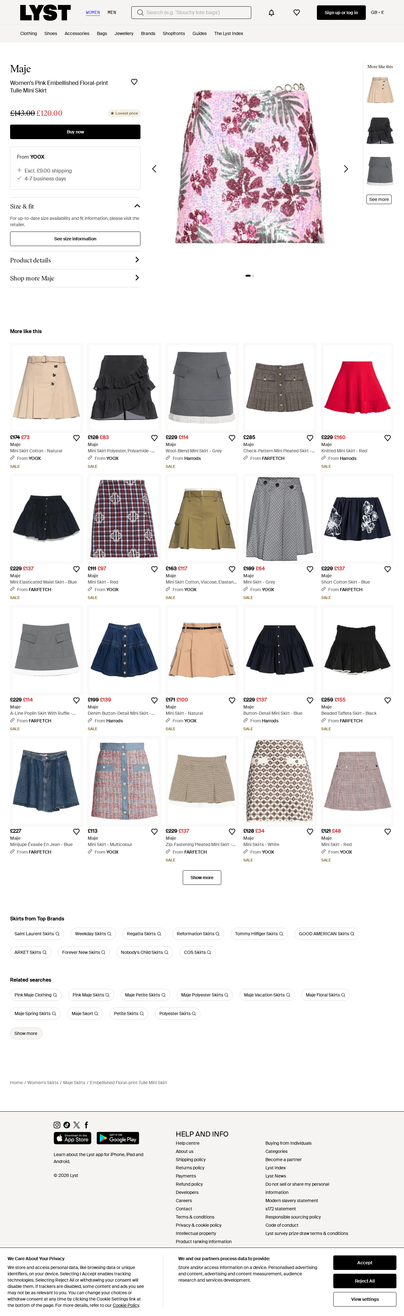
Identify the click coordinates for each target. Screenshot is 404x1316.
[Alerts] (271, 12)
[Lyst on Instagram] (57, 1127)
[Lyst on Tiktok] (66, 1127)
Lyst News (275, 1176)
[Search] (140, 12)
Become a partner (283, 1159)
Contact (184, 1209)
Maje (20, 69)
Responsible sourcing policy (293, 1217)
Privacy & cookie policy (199, 1225)
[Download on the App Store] (73, 1139)
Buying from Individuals (288, 1143)
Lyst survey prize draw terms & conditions (306, 1233)
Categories (276, 1151)
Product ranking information (204, 1241)
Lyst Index (275, 1168)
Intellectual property (196, 1233)
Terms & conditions (195, 1217)
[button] (250, 164)
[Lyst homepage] (45, 12)
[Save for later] (134, 82)
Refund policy (189, 1184)
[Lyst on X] (76, 1127)
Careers (184, 1200)
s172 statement (280, 1209)
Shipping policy (191, 1159)
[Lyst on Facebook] (86, 1127)
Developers (187, 1192)
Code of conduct (282, 1225)
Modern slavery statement (291, 1200)
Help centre (187, 1143)
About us (184, 1151)
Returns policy (190, 1168)
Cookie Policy (126, 1305)
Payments (186, 1176)
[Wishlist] (296, 12)
